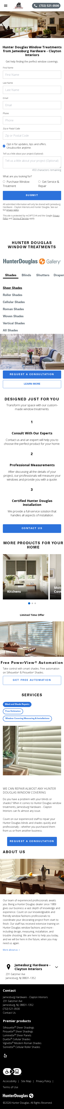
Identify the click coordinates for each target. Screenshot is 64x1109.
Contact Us (32, 528)
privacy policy (12, 209)
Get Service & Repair (48, 184)
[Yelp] (5, 1055)
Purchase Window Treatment (16, 184)
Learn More (32, 384)
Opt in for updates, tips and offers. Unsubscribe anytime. (26, 145)
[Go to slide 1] (29, 603)
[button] (6, 6)
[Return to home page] (21, 5)
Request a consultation (32, 841)
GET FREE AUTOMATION (32, 680)
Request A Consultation (32, 374)
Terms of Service (21, 218)
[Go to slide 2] (32, 603)
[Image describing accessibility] (12, 1071)
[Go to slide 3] (35, 603)
